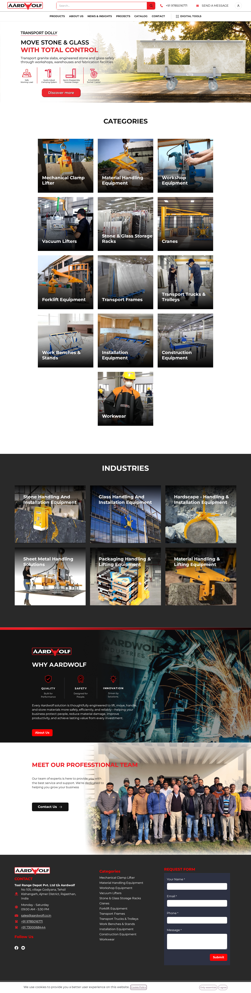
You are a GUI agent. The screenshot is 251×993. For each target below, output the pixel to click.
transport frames (112, 913)
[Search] (151, 6)
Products (57, 16)
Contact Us (47, 807)
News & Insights (99, 16)
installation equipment (116, 929)
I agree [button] (223, 987)
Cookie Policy (138, 987)
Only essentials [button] (208, 987)
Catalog (141, 16)
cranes (104, 903)
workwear (106, 939)
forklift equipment (113, 908)
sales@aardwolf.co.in (36, 915)
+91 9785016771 (176, 5)
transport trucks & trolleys (118, 919)
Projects (123, 16)
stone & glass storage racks (120, 898)
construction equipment (118, 934)
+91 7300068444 (33, 927)
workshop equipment (115, 888)
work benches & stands (117, 924)
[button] (218, 957)
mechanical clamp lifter (117, 877)
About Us (76, 16)
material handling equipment (121, 883)
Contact (158, 16)
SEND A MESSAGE (215, 5)
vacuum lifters (110, 893)
